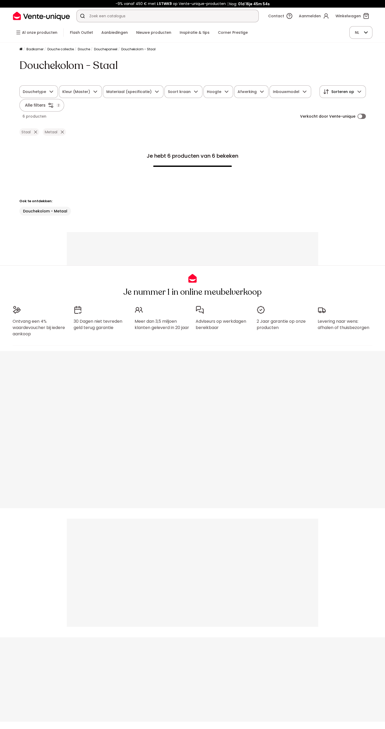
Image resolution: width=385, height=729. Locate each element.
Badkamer (34, 49)
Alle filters (35, 105)
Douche (84, 49)
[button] (35, 132)
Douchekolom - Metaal (45, 211)
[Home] (21, 49)
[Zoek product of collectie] (82, 16)
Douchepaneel (105, 49)
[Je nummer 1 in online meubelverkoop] (41, 15)
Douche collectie (60, 49)
